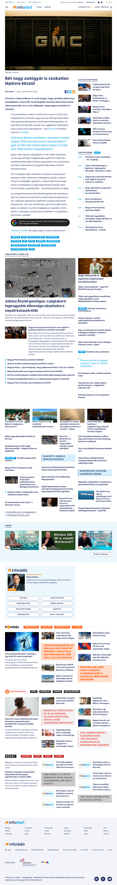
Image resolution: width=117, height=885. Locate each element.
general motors (19, 245)
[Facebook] (103, 879)
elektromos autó (19, 249)
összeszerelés (48, 245)
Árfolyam (46, 627)
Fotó (105, 828)
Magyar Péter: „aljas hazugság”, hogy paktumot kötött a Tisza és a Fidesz (40, 368)
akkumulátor (53, 241)
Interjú (46, 831)
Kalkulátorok (72, 691)
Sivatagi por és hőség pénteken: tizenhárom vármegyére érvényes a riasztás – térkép (70, 425)
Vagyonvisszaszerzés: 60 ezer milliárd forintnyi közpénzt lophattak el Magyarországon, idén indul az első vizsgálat (59, 651)
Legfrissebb (88, 828)
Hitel (33, 691)
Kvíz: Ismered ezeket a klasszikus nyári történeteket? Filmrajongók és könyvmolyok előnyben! (94, 739)
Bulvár (66, 828)
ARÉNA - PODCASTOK (102, 7)
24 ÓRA (97, 153)
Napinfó (67, 834)
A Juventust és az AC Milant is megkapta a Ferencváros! (14, 424)
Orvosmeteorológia (70, 850)
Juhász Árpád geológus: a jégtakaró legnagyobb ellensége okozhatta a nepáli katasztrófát (35, 306)
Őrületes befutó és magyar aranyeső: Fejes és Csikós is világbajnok (94, 363)
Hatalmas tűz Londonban (97, 352)
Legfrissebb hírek (21, 850)
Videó (86, 834)
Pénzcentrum (31, 627)
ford (32, 241)
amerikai (40, 241)
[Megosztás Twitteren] (70, 92)
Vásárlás (45, 691)
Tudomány (28, 828)
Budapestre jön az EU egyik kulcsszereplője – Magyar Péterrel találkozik (21, 448)
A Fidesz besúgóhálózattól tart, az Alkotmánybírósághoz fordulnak (38, 379)
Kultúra (27, 831)
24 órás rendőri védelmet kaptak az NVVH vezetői (30, 364)
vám (24, 241)
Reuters (52, 129)
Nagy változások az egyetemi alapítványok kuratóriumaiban (91, 278)
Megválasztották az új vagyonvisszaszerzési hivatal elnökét (34, 371)
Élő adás (24, 598)
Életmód (47, 834)
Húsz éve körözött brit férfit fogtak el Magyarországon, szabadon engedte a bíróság (94, 332)
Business (26, 756)
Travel (47, 756)
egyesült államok (36, 237)
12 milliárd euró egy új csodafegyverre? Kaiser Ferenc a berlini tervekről (104, 496)
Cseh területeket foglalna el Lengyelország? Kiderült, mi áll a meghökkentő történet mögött (98, 427)
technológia (52, 237)
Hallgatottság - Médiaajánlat (33, 878)
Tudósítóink (48, 828)
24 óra (39, 7)
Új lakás (77, 627)
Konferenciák (62, 627)
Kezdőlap (15, 231)
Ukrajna (48, 7)
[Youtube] (109, 879)
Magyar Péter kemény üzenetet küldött (25, 360)
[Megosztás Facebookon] (66, 92)
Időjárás (106, 834)
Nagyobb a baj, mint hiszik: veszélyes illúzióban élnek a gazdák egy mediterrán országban (94, 673)
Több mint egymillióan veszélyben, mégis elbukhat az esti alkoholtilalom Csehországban (94, 299)
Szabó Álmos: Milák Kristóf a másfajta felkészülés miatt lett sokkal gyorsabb (92, 460)
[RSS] (96, 879)
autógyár (16, 241)
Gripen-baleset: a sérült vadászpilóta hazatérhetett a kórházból (91, 320)
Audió (86, 831)
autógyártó (34, 245)
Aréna (110, 850)
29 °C (110, 2)
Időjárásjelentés (53, 850)
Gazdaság (8, 834)
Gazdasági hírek (97, 850)
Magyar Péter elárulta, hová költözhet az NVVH (29, 383)
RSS (27, 880)
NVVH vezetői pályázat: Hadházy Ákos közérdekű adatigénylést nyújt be (41, 375)
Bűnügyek (67, 831)
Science (59, 756)
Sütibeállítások (35, 880)
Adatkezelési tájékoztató (65, 878)
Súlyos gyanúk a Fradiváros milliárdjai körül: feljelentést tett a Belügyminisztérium (29, 482)
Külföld (24, 231)
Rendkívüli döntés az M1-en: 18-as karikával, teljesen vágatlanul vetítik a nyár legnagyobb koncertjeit (59, 717)
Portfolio (24, 132)
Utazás (57, 691)
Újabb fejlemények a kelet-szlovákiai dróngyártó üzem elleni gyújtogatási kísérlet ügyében (57, 489)
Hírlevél (106, 831)
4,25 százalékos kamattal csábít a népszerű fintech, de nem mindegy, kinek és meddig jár (94, 439)
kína (24, 237)
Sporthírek (84, 850)
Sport (37, 756)
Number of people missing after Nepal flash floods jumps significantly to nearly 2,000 (20, 774)
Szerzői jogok (20, 880)
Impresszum (50, 878)
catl (32, 249)
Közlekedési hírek (37, 850)
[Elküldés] (73, 92)
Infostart (9, 92)
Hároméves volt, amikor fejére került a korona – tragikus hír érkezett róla (92, 385)
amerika (15, 237)
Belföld (7, 828)
